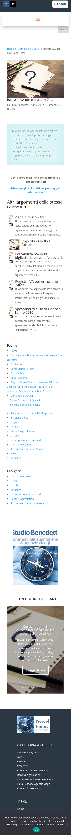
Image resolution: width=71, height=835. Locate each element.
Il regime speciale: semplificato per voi (32, 413)
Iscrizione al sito (19, 417)
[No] (66, 824)
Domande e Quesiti (21, 444)
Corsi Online (17, 373)
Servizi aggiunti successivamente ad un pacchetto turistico (35, 630)
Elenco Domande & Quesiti (24, 400)
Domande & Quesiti (22, 395)
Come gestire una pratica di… (27, 440)
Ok (36, 829)
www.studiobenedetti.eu (39, 553)
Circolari (15, 435)
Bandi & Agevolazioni (22, 431)
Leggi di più (35, 670)
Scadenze (16, 458)
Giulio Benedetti (19, 104)
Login (61, 4)
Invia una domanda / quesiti (24, 404)
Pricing (14, 426)
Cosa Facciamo (19, 377)
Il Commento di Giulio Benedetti (28, 449)
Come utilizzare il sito (22, 368)
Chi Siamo (16, 364)
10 (48, 687)
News (14, 453)
